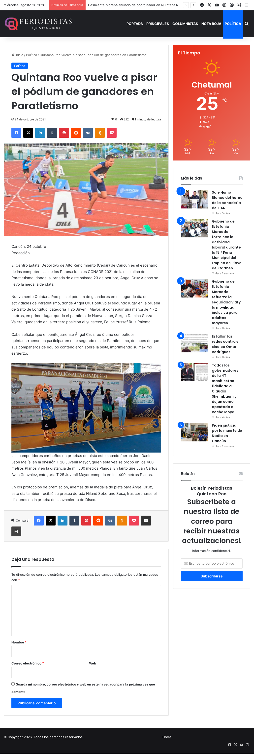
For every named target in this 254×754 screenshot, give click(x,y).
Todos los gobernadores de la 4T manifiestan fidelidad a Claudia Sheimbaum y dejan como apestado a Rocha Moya (225, 388)
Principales (157, 24)
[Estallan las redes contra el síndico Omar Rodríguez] (194, 343)
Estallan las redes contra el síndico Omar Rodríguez (226, 344)
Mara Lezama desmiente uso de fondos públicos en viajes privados (140, 5)
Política (233, 24)
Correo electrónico (27, 663)
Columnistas (185, 24)
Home (167, 737)
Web (92, 663)
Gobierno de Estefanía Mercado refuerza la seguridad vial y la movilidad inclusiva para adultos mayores (226, 302)
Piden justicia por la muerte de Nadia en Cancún (227, 433)
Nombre (19, 642)
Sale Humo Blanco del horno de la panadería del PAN (227, 200)
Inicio (18, 55)
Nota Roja (211, 24)
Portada (135, 24)
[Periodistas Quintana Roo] (38, 23)
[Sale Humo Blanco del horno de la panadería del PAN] (194, 199)
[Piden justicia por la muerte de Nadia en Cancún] (194, 432)
